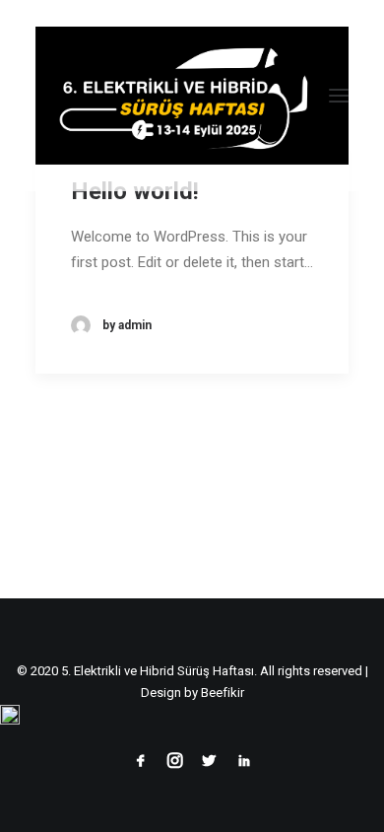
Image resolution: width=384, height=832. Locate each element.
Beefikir (222, 692)
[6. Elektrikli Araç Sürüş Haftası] (192, 96)
